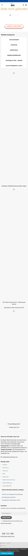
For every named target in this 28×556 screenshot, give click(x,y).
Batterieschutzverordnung (9, 479)
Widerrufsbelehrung (7, 482)
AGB (18, 427)
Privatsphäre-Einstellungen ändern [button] (11, 500)
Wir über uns (6, 467)
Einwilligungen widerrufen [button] (9, 497)
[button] (2, 5)
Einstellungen (6, 553)
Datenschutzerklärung (15, 521)
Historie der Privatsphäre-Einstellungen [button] (12, 494)
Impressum (5, 470)
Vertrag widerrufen (7, 485)
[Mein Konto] (23, 4)
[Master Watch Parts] (13, 4)
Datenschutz (6, 476)
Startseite (5, 464)
